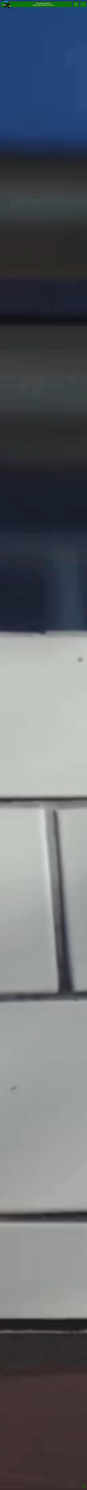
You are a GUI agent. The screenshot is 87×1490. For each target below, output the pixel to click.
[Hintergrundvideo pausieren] (83, 1486)
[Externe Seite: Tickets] (76, 4)
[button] (83, 4)
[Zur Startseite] (6, 4)
